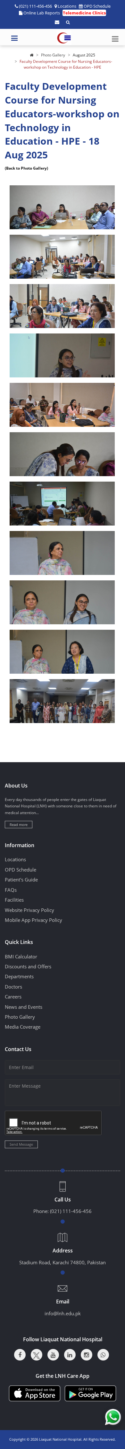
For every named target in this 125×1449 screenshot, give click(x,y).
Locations (67, 6)
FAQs (11, 890)
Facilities (14, 900)
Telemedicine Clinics (84, 13)
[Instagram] (86, 1355)
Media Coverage (22, 1027)
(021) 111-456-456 (71, 1211)
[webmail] (57, 22)
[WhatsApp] (103, 1355)
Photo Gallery (53, 55)
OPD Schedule (97, 6)
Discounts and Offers (28, 966)
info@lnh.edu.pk (63, 1313)
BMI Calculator (21, 956)
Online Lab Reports (41, 13)
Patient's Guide (21, 879)
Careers (13, 996)
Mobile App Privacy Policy (33, 920)
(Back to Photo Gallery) (26, 168)
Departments (19, 976)
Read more (19, 824)
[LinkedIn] (70, 1355)
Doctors (13, 986)
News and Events (23, 1007)
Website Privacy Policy (29, 910)
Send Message (21, 1144)
